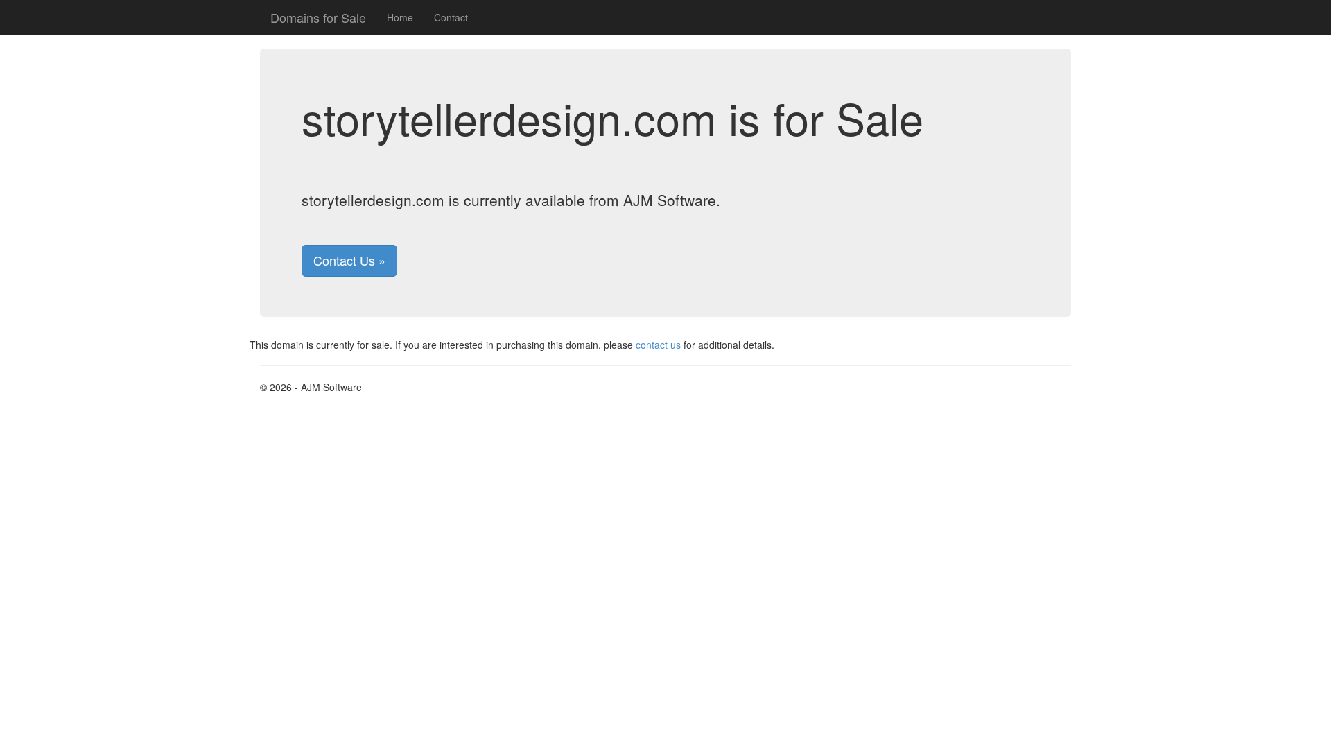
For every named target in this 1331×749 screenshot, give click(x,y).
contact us (658, 345)
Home (400, 17)
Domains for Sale (318, 17)
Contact (451, 17)
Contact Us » (349, 260)
